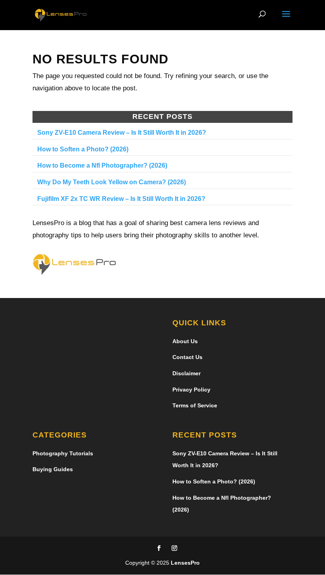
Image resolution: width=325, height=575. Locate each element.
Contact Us (187, 357)
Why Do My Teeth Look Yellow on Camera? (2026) (111, 182)
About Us (185, 341)
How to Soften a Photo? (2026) (82, 149)
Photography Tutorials (62, 453)
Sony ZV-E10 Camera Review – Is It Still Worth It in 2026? (121, 132)
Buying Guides (52, 469)
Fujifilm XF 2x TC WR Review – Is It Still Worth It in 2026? (121, 198)
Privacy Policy (191, 389)
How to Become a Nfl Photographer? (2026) (102, 165)
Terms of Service (194, 405)
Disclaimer (186, 373)
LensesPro (185, 563)
